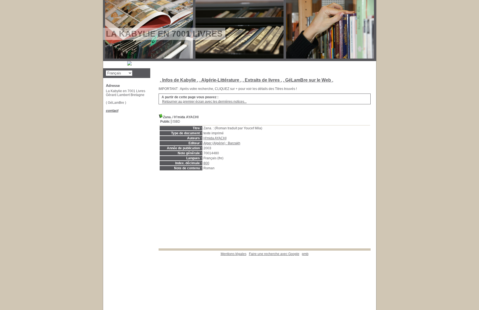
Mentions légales (233, 254)
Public (165, 122)
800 (206, 163)
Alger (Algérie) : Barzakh (221, 143)
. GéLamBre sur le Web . (308, 80)
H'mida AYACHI (214, 138)
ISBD (176, 122)
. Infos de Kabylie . (179, 80)
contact (112, 111)
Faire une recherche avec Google (274, 254)
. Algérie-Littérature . (220, 80)
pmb (305, 254)
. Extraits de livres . (262, 80)
